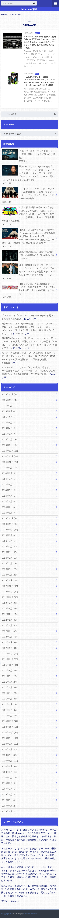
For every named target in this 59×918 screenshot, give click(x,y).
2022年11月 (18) (10, 591)
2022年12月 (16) (10, 586)
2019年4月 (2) (8, 805)
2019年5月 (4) (8, 800)
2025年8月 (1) (8, 405)
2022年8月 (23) (9, 608)
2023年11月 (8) (9, 524)
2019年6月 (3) (8, 794)
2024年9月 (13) (9, 467)
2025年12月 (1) (9, 394)
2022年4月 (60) (9, 631)
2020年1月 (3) (8, 783)
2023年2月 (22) (9, 574)
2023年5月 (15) (9, 557)
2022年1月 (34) (9, 648)
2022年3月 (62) (9, 636)
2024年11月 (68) (10, 456)
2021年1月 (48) (9, 715)
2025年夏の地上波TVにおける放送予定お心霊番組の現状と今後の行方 (36, 255)
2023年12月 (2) (9, 518)
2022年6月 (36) (9, 619)
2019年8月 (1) (8, 788)
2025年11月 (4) (9, 400)
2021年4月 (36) (9, 698)
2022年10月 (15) (10, 597)
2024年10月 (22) (10, 462)
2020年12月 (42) (10, 721)
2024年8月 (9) (8, 473)
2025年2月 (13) (9, 439)
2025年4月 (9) (8, 428)
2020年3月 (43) (9, 772)
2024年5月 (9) (8, 490)
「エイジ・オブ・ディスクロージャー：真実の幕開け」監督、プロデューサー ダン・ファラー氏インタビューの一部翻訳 (28, 195)
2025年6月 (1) (8, 416)
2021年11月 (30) (10, 659)
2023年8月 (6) (8, 540)
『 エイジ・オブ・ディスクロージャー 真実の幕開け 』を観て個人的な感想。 (37, 156)
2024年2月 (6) (8, 507)
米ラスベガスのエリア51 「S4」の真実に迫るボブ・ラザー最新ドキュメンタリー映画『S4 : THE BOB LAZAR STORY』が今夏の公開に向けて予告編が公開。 (28, 356)
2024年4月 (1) (8, 495)
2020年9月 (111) (10, 738)
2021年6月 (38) (9, 687)
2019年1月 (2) (8, 811)
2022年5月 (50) (9, 625)
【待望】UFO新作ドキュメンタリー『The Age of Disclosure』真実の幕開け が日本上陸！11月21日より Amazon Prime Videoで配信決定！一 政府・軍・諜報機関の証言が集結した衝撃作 (28, 238)
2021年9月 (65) (9, 670)
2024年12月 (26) (10, 450)
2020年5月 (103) (10, 760)
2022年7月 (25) (9, 614)
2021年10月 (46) (10, 664)
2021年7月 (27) (9, 681)
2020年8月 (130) (10, 743)
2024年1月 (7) (8, 512)
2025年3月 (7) (8, 433)
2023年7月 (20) (9, 546)
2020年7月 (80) (9, 749)
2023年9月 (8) (8, 535)
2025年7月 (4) (8, 411)
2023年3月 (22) (9, 569)
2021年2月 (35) (9, 710)
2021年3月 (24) (9, 704)
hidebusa (20, 333)
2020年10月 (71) (10, 732)
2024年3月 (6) (8, 501)
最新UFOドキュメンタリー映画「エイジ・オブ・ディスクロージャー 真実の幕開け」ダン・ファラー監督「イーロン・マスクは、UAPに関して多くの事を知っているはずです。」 (28, 174)
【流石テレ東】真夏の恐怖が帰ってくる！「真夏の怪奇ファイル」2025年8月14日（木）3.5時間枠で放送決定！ (28, 290)
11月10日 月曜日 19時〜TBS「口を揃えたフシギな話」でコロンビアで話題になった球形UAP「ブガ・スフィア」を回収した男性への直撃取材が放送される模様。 (28, 215)
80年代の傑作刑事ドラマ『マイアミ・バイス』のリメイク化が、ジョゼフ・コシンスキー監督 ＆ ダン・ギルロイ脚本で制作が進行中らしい (28, 271)
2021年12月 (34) (10, 653)
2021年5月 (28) (9, 693)
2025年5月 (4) (8, 422)
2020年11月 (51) (10, 726)
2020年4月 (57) (9, 766)
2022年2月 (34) (9, 642)
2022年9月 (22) (9, 602)
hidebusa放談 (29, 9)
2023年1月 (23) (9, 580)
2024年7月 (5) (8, 478)
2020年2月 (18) (9, 777)
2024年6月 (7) (8, 484)
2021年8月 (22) (9, 676)
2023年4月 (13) (9, 563)
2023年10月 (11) (10, 529)
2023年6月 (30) (9, 552)
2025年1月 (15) (9, 445)
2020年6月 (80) (9, 755)
